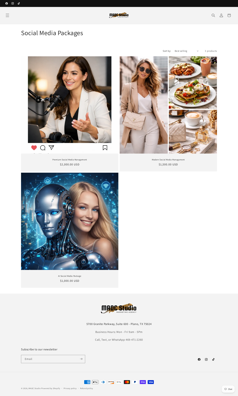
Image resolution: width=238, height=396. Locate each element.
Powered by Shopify (50, 388)
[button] (7, 15)
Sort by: (167, 50)
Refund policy (86, 388)
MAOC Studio (34, 388)
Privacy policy (70, 388)
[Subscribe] (81, 359)
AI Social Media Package (69, 276)
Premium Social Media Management (69, 159)
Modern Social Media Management (168, 159)
